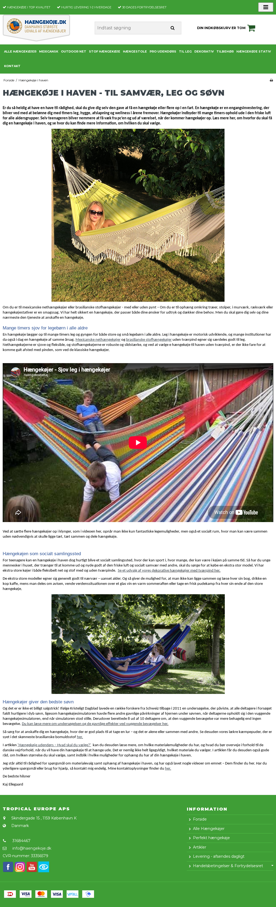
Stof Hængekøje (104, 51)
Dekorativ (204, 51)
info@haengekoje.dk (31, 848)
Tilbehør (225, 51)
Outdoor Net (73, 51)
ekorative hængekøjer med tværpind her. (187, 571)
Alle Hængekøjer (20, 51)
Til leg (185, 51)
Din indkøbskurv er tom (221, 28)
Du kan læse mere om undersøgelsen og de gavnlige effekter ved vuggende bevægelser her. (95, 724)
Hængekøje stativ (253, 51)
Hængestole (135, 51)
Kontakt (12, 66)
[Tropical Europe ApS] (46, 28)
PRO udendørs (163, 51)
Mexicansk (48, 51)
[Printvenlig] (271, 80)
